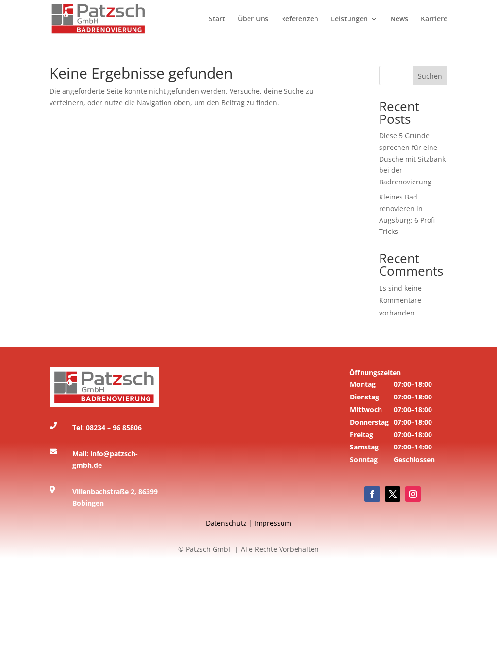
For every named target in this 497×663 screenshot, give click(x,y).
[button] (392, 425)
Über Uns (253, 19)
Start (217, 19)
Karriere (434, 19)
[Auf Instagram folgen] (413, 494)
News (399, 19)
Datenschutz (226, 523)
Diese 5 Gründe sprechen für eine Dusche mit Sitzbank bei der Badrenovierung (412, 158)
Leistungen (349, 19)
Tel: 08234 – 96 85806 (107, 427)
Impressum (272, 523)
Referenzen (299, 19)
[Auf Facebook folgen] (372, 494)
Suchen (430, 76)
